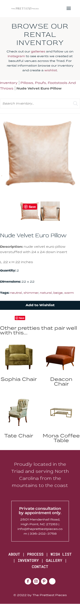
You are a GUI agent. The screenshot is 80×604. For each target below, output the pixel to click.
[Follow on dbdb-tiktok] (52, 581)
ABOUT (14, 554)
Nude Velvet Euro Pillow (39, 88)
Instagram (16, 56)
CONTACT (40, 566)
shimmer (30, 293)
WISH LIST (61, 554)
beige (58, 293)
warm (69, 293)
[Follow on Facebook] (28, 581)
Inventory (8, 83)
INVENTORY (28, 560)
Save (21, 317)
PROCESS (35, 554)
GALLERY (54, 560)
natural (46, 293)
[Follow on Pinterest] (44, 581)
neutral (16, 293)
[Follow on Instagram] (36, 581)
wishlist (50, 70)
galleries (38, 51)
